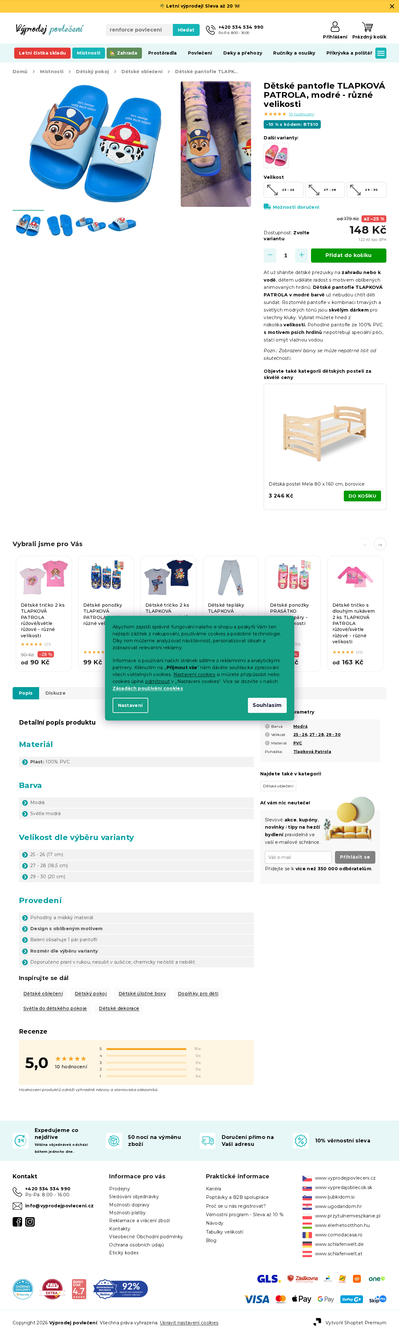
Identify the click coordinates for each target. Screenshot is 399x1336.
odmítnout (157, 681)
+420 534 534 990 (47, 1189)
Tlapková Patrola (312, 751)
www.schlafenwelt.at (338, 1254)
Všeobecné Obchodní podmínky (146, 1237)
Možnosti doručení (296, 207)
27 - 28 (316, 734)
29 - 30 (333, 734)
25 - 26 (300, 734)
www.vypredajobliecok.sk (344, 1187)
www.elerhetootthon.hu (342, 1225)
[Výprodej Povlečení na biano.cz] (79, 1289)
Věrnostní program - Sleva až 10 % (245, 1214)
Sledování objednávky (134, 1196)
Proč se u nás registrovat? (236, 1206)
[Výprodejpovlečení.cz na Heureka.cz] (23, 1289)
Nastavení (130, 705)
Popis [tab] (26, 693)
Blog (211, 1240)
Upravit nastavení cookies (189, 1323)
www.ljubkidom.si (335, 1197)
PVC (297, 743)
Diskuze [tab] (55, 693)
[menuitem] (42, 53)
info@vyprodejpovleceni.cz (59, 1206)
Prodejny (119, 1189)
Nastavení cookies (194, 674)
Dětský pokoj (91, 993)
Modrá (300, 726)
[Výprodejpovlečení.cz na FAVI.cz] (52, 1289)
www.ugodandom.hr (338, 1206)
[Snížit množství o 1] (270, 255)
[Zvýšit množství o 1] (301, 255)
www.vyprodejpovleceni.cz (345, 1178)
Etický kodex (123, 1253)
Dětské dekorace (119, 1008)
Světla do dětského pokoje (55, 1008)
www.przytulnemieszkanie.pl (348, 1216)
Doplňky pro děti (198, 993)
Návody (215, 1223)
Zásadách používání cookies (148, 688)
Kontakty (119, 1229)
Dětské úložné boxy (142, 993)
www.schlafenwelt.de (339, 1244)
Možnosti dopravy (129, 1205)
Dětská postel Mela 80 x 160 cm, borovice (317, 484)
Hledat (186, 30)
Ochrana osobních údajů (136, 1245)
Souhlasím (267, 705)
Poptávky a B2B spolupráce (237, 1197)
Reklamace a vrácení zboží (139, 1220)
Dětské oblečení (43, 993)
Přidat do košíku (349, 255)
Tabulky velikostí (225, 1232)
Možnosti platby (127, 1213)
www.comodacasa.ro (339, 1235)
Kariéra (213, 1189)
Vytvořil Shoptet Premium (356, 1323)
